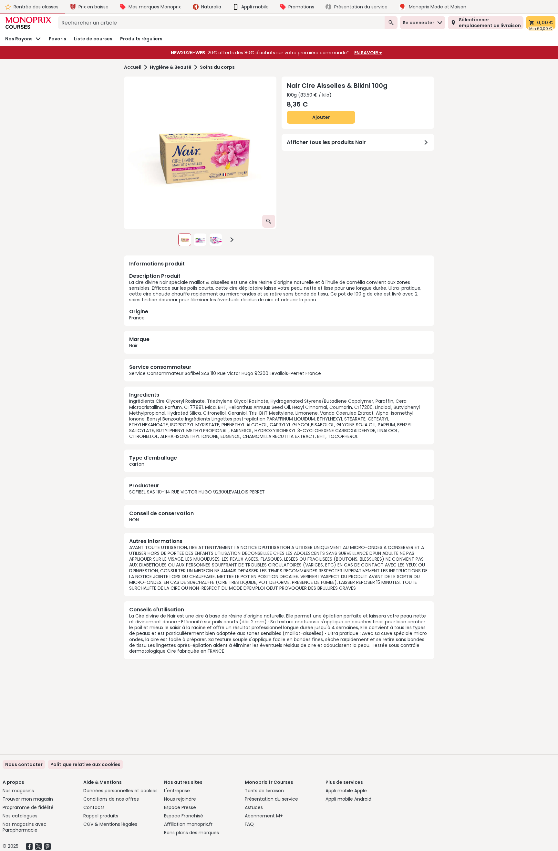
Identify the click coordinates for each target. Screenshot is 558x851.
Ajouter (321, 117)
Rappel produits (100, 816)
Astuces (254, 807)
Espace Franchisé (183, 816)
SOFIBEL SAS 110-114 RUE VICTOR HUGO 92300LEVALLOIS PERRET (197, 492)
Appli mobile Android (348, 799)
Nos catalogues (20, 816)
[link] (85, 764)
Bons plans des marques (191, 832)
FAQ (249, 824)
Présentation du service (271, 799)
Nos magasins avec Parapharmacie (24, 827)
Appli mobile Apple (346, 790)
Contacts (94, 807)
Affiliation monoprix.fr (188, 824)
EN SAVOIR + (368, 53)
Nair (133, 345)
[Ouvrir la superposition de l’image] (268, 221)
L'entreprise (177, 790)
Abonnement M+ (264, 816)
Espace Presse (180, 807)
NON (134, 520)
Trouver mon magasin (28, 799)
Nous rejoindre (180, 799)
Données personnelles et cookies (120, 790)
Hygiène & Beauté (170, 67)
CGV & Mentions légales (110, 824)
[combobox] (221, 22)
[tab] (200, 153)
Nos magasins (18, 790)
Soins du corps (217, 67)
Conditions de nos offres (111, 799)
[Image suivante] (231, 239)
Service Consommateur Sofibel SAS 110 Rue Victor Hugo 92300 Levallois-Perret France (225, 373)
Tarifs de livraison (264, 790)
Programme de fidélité (28, 807)
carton (136, 464)
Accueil (132, 67)
